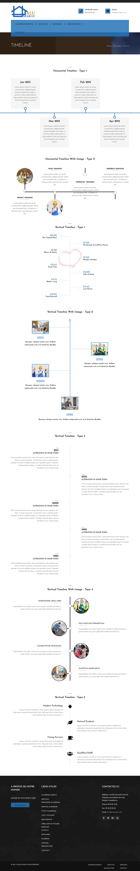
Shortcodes (117, 46)
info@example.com (114, 812)
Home (109, 46)
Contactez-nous (20, 805)
